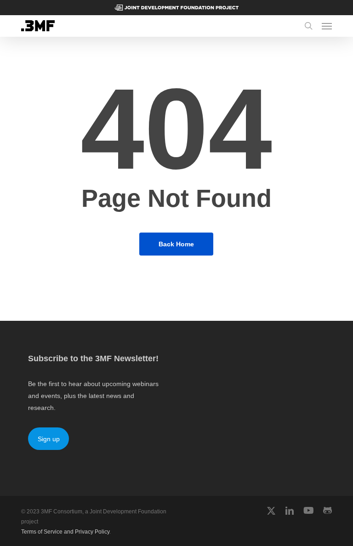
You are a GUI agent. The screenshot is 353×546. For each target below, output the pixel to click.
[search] (308, 25)
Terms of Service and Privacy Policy (65, 532)
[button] (327, 25)
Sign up (49, 439)
